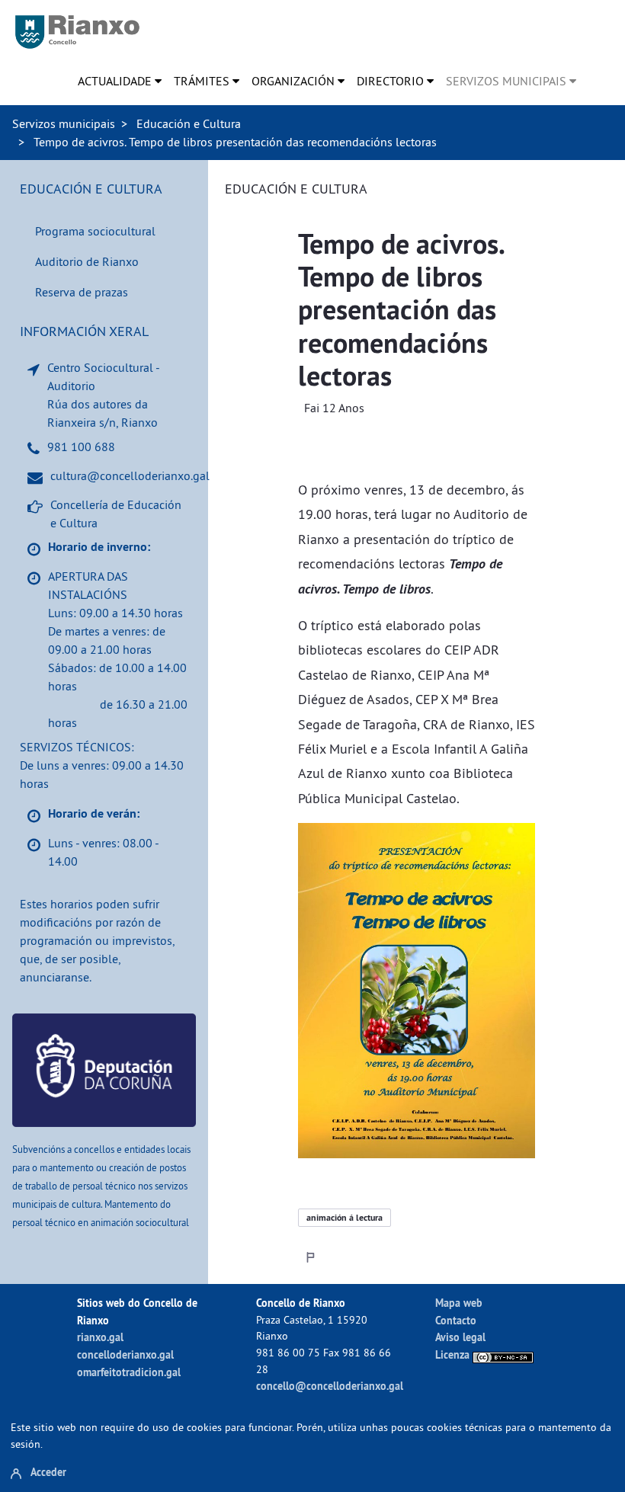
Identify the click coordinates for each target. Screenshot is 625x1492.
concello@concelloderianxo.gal (329, 1385)
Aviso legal (460, 1337)
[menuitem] (120, 81)
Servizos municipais (63, 123)
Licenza (454, 1354)
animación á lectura (344, 1218)
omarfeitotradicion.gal (129, 1372)
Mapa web (458, 1302)
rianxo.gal (100, 1337)
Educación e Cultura (188, 123)
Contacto (455, 1320)
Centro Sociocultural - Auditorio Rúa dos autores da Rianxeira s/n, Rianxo (103, 395)
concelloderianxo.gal (125, 1354)
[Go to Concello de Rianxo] (77, 32)
